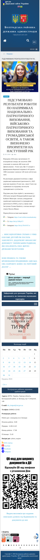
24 (9, 371)
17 (9, 367)
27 (24, 371)
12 (19, 362)
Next (35, 537)
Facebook (7, 449)
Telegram (7, 452)
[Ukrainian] (21, 6)
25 (14, 371)
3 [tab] (9, 546)
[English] (18, 6)
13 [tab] (34, 546)
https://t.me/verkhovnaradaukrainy (25, 217)
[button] (32, 49)
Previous (3, 537)
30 (4, 375)
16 (4, 367)
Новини (9, 54)
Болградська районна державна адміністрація (20, 29)
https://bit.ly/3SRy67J (16, 221)
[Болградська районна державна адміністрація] (5, 41)
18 (14, 367)
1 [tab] (4, 546)
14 (30, 362)
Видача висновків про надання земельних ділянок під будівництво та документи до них (20, 516)
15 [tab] (20, 548)
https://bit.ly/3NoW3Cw (22, 225)
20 (24, 367)
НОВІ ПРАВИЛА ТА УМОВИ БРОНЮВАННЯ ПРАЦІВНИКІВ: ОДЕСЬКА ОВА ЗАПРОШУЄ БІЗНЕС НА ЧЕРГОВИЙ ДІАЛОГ (19, 262)
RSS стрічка (8, 443)
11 (14, 362)
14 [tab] (37, 546)
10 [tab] (27, 546)
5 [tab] (14, 546)
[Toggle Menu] (35, 304)
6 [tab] (16, 546)
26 (19, 371)
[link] (15, 405)
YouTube (7, 446)
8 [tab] (22, 546)
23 (4, 371)
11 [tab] (29, 546)
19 (19, 367)
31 (9, 375)
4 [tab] (11, 546)
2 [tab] (6, 546)
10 (9, 362)
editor (15, 154)
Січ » (5, 385)
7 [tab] (19, 546)
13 (24, 362)
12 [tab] (32, 546)
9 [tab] (24, 546)
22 (35, 367)
